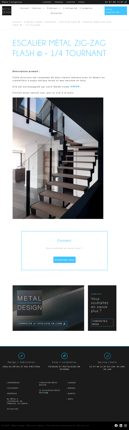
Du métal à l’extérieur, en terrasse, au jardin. (17, 401)
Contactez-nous (64, 259)
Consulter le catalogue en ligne (40, 323)
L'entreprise (70, 8)
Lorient (47, 2)
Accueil (25, 8)
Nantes (71, 2)
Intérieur (12, 393)
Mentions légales (35, 425)
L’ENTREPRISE (13, 382)
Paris (81, 2)
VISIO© (75, 86)
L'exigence (86, 8)
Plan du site (83, 425)
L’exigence (12, 388)
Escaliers (50, 21)
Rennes (59, 2)
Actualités (56, 13)
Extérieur (52, 8)
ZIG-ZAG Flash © (69, 21)
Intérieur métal (33, 21)
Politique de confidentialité (60, 425)
